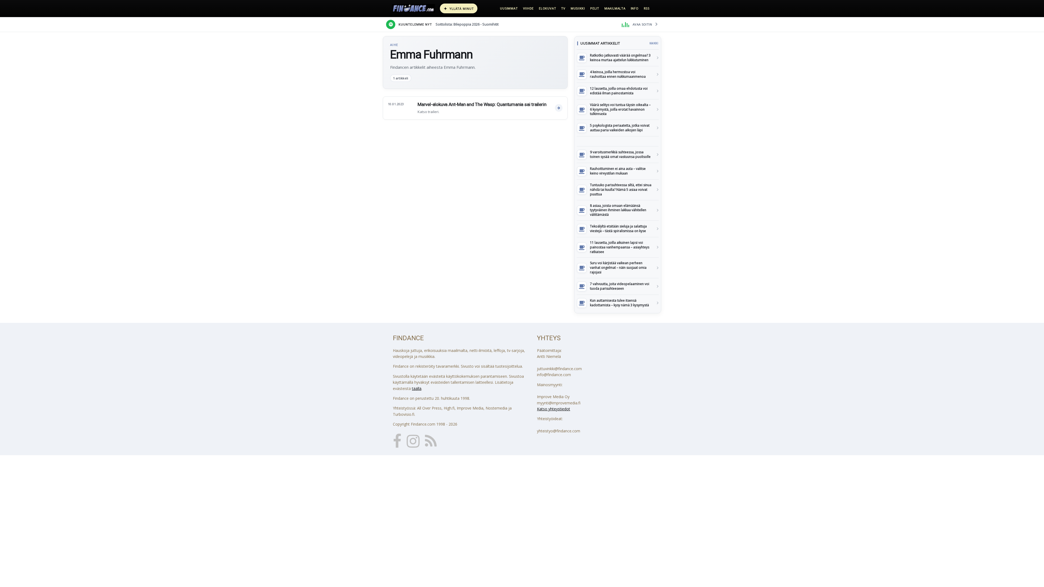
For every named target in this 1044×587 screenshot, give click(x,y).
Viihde (528, 8)
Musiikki (578, 8)
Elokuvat (547, 8)
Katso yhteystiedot (553, 408)
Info (635, 8)
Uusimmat (509, 8)
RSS (647, 8)
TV (563, 8)
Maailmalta (615, 8)
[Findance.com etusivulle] (413, 8)
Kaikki (654, 43)
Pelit (594, 8)
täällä (416, 388)
